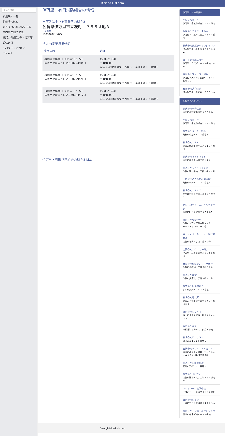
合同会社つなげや (192, 219)
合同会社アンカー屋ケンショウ (199, 411)
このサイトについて (14, 48)
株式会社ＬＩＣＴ (192, 190)
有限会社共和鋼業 (192, 88)
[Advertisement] (18, 75)
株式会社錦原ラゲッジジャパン (199, 45)
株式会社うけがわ (192, 374)
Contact (7, 53)
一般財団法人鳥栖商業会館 (197, 179)
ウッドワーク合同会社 (194, 388)
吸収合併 (8, 42)
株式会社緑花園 (191, 297)
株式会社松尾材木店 (193, 286)
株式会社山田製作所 (193, 363)
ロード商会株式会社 (193, 60)
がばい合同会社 (191, 20)
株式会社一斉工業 (192, 108)
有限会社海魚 (190, 326)
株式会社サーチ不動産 (194, 131)
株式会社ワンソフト (193, 337)
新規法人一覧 (10, 16)
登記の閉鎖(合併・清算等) (18, 37)
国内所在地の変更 (13, 32)
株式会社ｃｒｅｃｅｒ (194, 156)
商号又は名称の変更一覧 (17, 26)
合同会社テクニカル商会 (195, 31)
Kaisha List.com (112, 3)
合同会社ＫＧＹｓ (192, 311)
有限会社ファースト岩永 (195, 74)
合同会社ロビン (191, 399)
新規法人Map (10, 21)
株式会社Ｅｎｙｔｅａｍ (195, 168)
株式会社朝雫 (190, 275)
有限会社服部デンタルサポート (199, 263)
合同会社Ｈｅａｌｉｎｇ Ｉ (198, 348)
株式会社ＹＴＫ (191, 142)
